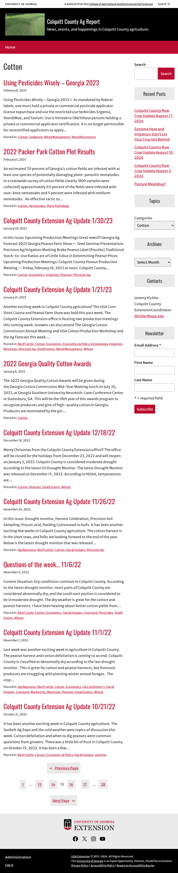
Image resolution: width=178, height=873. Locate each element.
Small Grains (46, 349)
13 (39, 784)
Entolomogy (99, 344)
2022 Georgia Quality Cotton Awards (47, 364)
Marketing (38, 692)
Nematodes (37, 206)
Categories (143, 218)
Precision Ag (82, 275)
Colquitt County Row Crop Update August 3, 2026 (153, 170)
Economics (36, 275)
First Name (143, 362)
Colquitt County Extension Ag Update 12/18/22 (59, 432)
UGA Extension (80, 856)
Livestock (90, 613)
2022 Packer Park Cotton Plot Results (49, 152)
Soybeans (36, 137)
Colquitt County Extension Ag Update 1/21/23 (57, 289)
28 (103, 784)
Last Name (143, 380)
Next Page (64, 800)
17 (85, 784)
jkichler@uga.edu (149, 316)
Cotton (23, 137)
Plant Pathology (58, 206)
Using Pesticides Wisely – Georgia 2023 (51, 83)
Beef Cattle (26, 344)
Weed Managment (57, 137)
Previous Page (63, 768)
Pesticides (106, 613)
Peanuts (66, 275)
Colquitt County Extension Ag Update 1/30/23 (58, 221)
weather (101, 755)
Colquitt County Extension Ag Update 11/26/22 (59, 501)
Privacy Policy (80, 865)
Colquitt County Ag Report (73, 21)
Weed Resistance (84, 137)
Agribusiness (27, 550)
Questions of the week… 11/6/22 (42, 564)
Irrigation (52, 275)
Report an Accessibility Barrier (136, 865)
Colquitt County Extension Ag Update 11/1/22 (57, 632)
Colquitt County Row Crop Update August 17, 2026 (153, 115)
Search (140, 64)
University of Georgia (90, 861)
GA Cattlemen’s (93, 687)
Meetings (10, 349)
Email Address (147, 345)
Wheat (88, 349)
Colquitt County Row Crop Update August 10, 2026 (154, 152)
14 (53, 784)
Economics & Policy (76, 344)
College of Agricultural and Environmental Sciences (121, 4)
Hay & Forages (75, 550)
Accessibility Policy (103, 865)
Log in (9, 865)
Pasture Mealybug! (150, 184)
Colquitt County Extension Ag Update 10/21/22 (59, 706)
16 (71, 784)
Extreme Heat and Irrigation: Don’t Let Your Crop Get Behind (152, 134)
